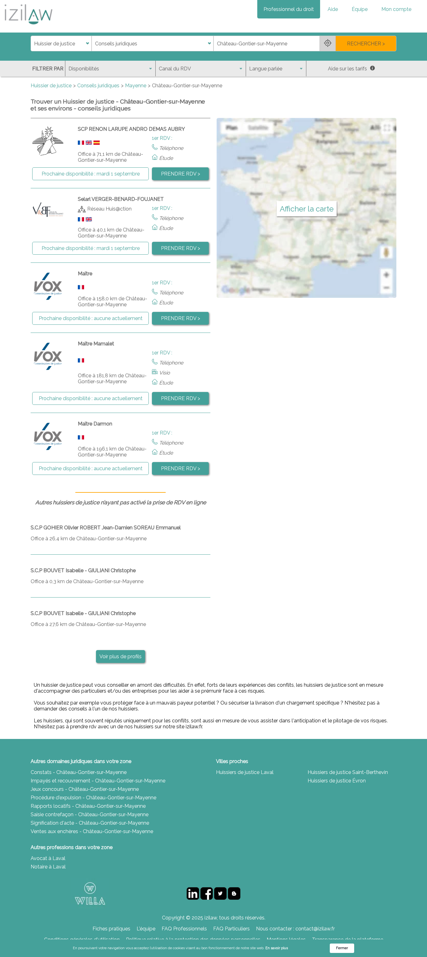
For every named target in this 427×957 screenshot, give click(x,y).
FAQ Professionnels (184, 929)
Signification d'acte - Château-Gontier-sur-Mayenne (90, 823)
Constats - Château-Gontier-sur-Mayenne (79, 772)
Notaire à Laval (48, 867)
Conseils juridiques (98, 86)
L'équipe (146, 929)
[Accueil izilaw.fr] (28, 26)
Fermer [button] (342, 948)
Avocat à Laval (48, 858)
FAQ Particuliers (231, 929)
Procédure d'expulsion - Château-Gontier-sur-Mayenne (93, 798)
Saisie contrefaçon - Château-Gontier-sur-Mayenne (89, 814)
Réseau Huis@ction (109, 209)
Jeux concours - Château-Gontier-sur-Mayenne (85, 789)
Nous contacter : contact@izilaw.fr (295, 929)
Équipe (360, 9)
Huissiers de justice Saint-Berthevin (348, 772)
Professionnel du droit (289, 9)
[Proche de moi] (327, 43)
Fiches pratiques (111, 929)
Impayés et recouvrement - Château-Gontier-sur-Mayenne (98, 781)
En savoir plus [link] (276, 948)
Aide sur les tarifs (347, 69)
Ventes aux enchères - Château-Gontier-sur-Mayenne (92, 831)
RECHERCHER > (366, 44)
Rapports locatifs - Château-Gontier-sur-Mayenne (88, 806)
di (33, 44)
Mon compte (396, 9)
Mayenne (135, 86)
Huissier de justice (51, 86)
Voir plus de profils (120, 656)
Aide (333, 9)
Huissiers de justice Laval (245, 772)
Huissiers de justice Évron (337, 781)
